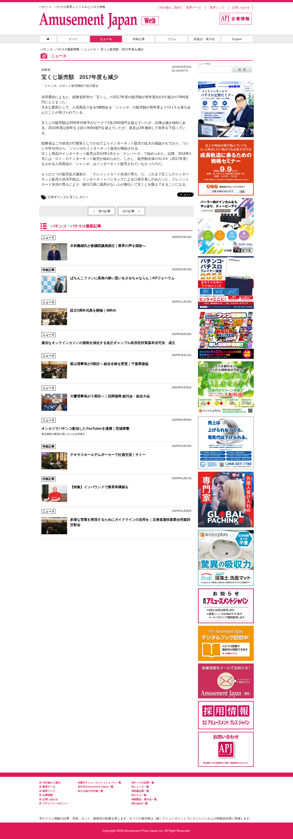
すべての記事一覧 (144, 782)
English (237, 39)
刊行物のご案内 (170, 7)
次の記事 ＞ (131, 211)
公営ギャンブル (58, 197)
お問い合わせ (241, 7)
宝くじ (74, 197)
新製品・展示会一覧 (145, 799)
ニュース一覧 (141, 786)
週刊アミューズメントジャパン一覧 (100, 782)
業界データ (193, 7)
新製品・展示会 (204, 39)
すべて (73, 39)
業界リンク (217, 7)
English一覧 (141, 803)
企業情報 (47, 795)
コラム (171, 39)
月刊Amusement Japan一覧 (96, 786)
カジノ (84, 197)
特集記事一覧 (141, 790)
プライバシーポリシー (55, 803)
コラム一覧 (140, 795)
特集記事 (139, 39)
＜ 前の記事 (101, 211)
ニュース (106, 39)
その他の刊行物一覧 (91, 790)
